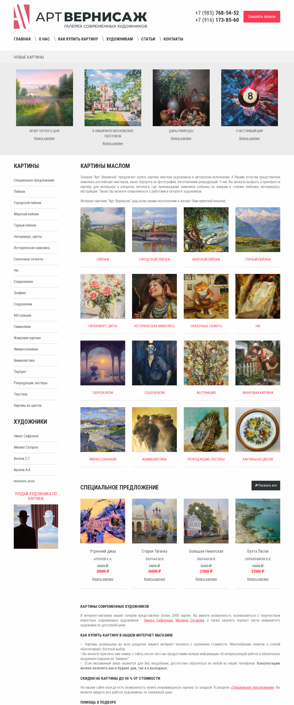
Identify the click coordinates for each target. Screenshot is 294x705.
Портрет (20, 372)
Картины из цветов (28, 405)
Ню (16, 270)
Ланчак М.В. (154, 559)
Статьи (148, 39)
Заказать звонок (262, 16)
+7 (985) (217, 13)
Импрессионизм (26, 349)
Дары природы (181, 131)
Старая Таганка (154, 551)
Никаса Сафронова (158, 620)
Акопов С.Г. (22, 458)
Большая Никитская (206, 551)
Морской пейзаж (26, 214)
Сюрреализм (23, 281)
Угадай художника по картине (36, 496)
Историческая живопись (32, 248)
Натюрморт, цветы (28, 236)
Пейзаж (19, 191)
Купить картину (44, 138)
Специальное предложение (34, 180)
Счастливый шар (249, 131)
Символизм (22, 326)
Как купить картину (78, 39)
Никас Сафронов (26, 436)
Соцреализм (23, 304)
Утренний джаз (103, 551)
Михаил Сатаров (26, 447)
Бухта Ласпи (258, 551)
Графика (20, 293)
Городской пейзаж (27, 203)
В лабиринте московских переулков (113, 133)
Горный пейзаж (25, 225)
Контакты (173, 39)
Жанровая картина (27, 338)
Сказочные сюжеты (28, 259)
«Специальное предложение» (253, 687)
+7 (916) (217, 20)
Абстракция (22, 315)
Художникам (119, 39)
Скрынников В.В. (258, 559)
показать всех (24, 481)
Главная (22, 39)
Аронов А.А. (22, 470)
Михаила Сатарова (189, 620)
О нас (44, 39)
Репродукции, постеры (31, 383)
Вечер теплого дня (44, 131)
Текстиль (21, 394)
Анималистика (24, 360)
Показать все (267, 485)
